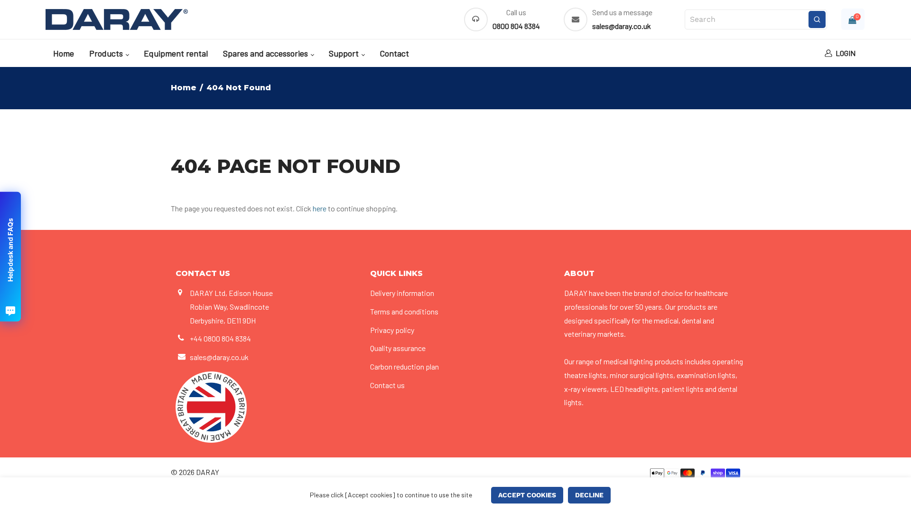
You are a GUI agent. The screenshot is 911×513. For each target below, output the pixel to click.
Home (63, 53)
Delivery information (402, 292)
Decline (589, 495)
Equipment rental (176, 53)
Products (107, 53)
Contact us (387, 385)
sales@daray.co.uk (219, 356)
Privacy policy (392, 329)
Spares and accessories (266, 53)
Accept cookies (527, 495)
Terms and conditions (404, 311)
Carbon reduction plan (404, 366)
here (319, 208)
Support (345, 53)
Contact (394, 53)
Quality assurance (398, 347)
